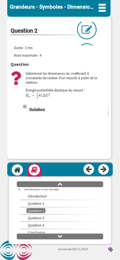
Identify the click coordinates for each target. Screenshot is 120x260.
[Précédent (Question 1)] (89, 169)
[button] (65, 109)
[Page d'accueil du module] (17, 169)
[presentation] (88, 73)
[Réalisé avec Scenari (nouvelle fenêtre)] (110, 249)
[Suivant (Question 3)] (103, 169)
